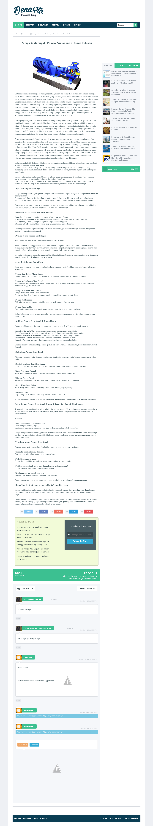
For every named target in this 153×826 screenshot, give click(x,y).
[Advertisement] (96, 10)
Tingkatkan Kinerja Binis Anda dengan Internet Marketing (124, 100)
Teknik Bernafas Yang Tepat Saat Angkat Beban (123, 119)
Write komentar (87, 588)
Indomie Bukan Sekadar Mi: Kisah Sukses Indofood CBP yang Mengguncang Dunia (123, 111)
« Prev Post (19, 575)
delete (89, 601)
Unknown (28, 657)
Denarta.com (115, 818)
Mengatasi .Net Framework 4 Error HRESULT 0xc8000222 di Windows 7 (124, 73)
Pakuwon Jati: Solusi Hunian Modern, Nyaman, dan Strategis (123, 139)
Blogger (135, 818)
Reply (18, 618)
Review (77, 25)
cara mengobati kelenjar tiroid (38, 628)
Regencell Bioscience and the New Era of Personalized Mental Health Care (124, 158)
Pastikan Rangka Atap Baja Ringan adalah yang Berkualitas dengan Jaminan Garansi (78, 577)
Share (43, 511)
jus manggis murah (32, 599)
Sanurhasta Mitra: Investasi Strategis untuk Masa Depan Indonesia (123, 92)
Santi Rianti (29, 710)
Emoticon (34, 745)
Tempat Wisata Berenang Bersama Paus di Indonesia (123, 147)
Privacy (55, 25)
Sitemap (66, 25)
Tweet (28, 511)
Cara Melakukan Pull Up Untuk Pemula (124, 128)
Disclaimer (43, 25)
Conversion (23, 745)
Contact (30, 25)
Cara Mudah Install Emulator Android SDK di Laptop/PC (123, 82)
